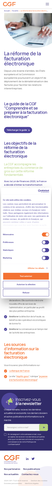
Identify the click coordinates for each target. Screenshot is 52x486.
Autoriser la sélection (26, 284)
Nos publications (31, 469)
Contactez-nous (30, 474)
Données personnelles (13, 483)
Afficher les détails (36, 268)
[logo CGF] (9, 4)
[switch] (45, 242)
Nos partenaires (12, 469)
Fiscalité (15, 11)
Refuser (26, 293)
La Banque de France (19, 370)
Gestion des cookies (39, 480)
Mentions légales (32, 483)
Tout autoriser (26, 276)
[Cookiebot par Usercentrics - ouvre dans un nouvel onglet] (38, 191)
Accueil (7, 11)
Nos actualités (11, 474)
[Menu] (47, 4)
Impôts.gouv (23, 376)
